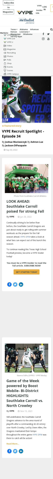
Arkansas (34, 29)
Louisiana (24, 32)
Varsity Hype (16, 36)
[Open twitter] (48, 34)
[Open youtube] (48, 39)
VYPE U (10, 42)
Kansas (14, 32)
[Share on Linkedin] (21, 284)
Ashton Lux (37, 141)
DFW (40, 434)
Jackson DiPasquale (16, 145)
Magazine (11, 49)
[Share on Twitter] (15, 284)
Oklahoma (27, 34)
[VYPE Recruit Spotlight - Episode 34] (26, 98)
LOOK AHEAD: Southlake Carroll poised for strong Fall (25, 206)
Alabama (24, 29)
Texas (13, 29)
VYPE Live (11, 38)
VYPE (11, 216)
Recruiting (11, 52)
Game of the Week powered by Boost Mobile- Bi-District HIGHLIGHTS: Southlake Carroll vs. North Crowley (25, 393)
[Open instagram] (43, 39)
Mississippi (16, 34)
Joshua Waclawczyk (16, 141)
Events (10, 67)
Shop (9, 63)
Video (9, 45)
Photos (10, 56)
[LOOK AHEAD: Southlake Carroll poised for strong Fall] (26, 178)
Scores (10, 70)
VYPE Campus (13, 74)
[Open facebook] (43, 34)
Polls (9, 59)
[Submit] (51, 29)
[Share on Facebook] (9, 284)
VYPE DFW (25, 236)
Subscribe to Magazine (8, 7)
